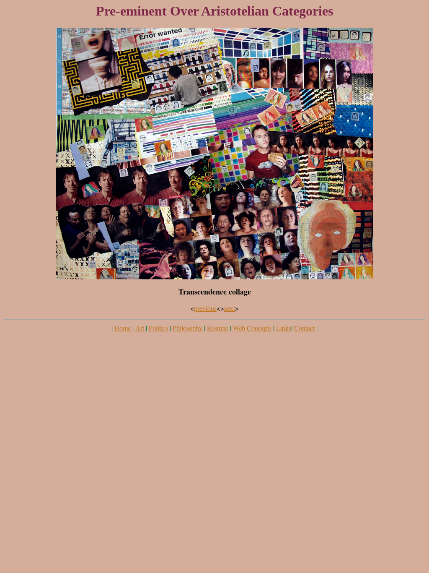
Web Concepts (252, 327)
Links (283, 327)
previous (205, 308)
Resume (217, 327)
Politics (158, 327)
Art (139, 327)
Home (122, 327)
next (229, 308)
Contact (305, 327)
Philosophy (187, 327)
